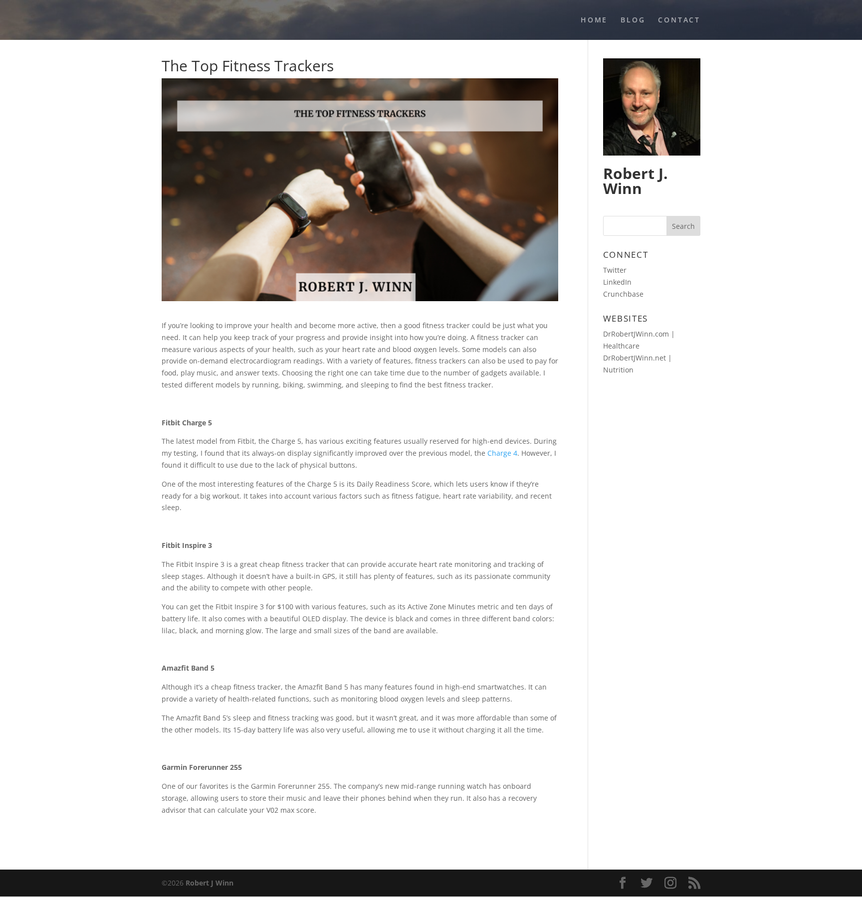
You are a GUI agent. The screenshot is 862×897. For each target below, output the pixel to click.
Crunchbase (623, 294)
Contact (679, 20)
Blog (633, 20)
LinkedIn (617, 282)
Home (594, 20)
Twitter (615, 270)
